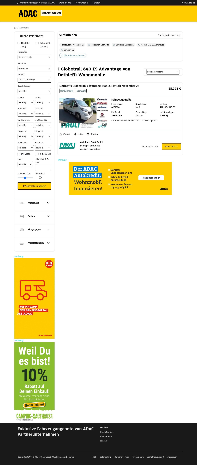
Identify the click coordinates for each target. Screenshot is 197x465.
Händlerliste (106, 436)
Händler (96, 2)
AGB (94, 457)
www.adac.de (188, 2)
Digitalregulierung (155, 457)
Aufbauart (33, 202)
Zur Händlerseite (150, 146)
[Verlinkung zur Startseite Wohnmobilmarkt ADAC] (25, 13)
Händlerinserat (66, 91)
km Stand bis (41, 120)
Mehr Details (171, 146)
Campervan (69, 50)
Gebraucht (81, 91)
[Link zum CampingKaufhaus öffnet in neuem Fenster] (34, 382)
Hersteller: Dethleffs (100, 45)
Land (20, 159)
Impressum (172, 457)
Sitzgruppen (34, 229)
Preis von (22, 108)
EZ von (21, 97)
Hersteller (22, 52)
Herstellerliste (107, 432)
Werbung (62, 160)
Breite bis (39, 142)
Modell (21, 74)
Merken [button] (66, 134)
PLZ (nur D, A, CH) (42, 161)
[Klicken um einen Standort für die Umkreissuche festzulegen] (40, 178)
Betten (31, 216)
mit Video (25, 153)
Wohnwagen (81, 2)
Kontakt (103, 440)
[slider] (25, 177)
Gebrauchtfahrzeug (45, 45)
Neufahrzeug (25, 45)
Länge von (22, 131)
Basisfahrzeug (24, 86)
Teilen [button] (80, 134)
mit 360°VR (45, 153)
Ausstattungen (36, 242)
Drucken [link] (94, 134)
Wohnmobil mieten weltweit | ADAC (37, 2)
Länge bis (39, 131)
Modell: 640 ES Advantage (152, 45)
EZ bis (37, 97)
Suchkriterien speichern (169, 35)
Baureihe (22, 63)
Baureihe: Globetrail (124, 45)
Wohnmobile (65, 2)
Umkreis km (24, 173)
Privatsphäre (138, 457)
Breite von (22, 142)
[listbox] (162, 72)
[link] (99, 86)
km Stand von (24, 120)
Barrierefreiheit (121, 457)
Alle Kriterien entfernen (74, 55)
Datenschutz (105, 457)
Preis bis (39, 108)
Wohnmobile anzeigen (34, 186)
